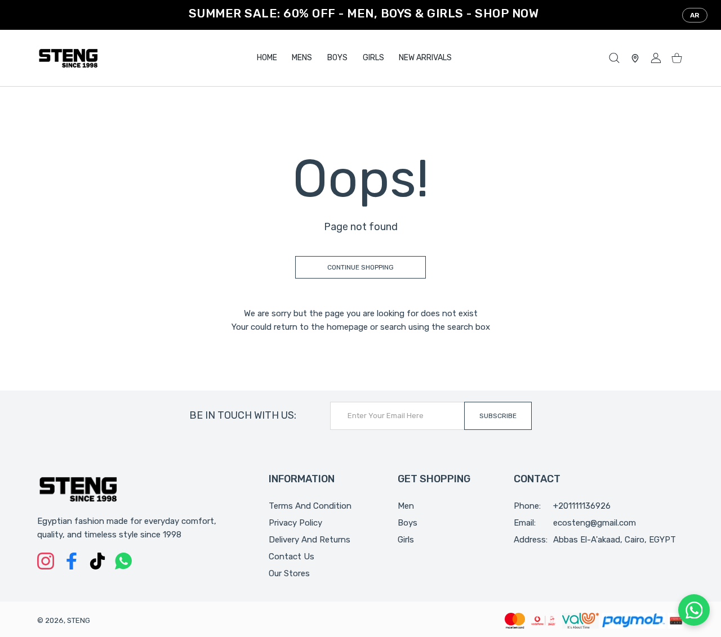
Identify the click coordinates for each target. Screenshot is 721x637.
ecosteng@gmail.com (594, 523)
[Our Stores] (635, 58)
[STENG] (68, 58)
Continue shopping (360, 267)
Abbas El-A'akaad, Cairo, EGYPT (614, 540)
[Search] (614, 58)
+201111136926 (582, 506)
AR (695, 15)
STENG (78, 620)
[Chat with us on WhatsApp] (694, 610)
